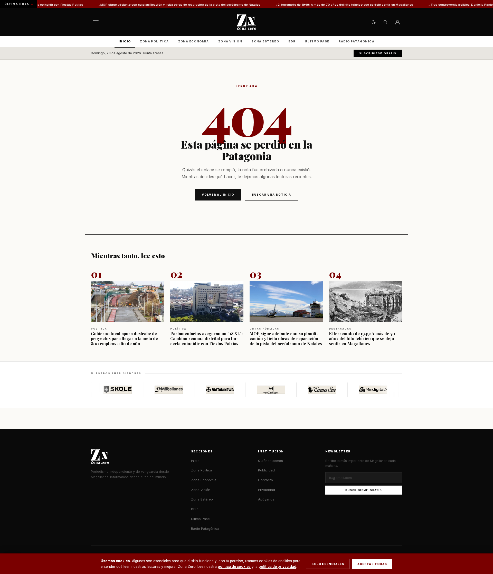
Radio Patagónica (356, 41)
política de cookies (234, 566)
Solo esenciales (327, 564)
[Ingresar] (397, 22)
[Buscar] (385, 22)
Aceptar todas (372, 564)
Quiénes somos (270, 461)
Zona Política (154, 41)
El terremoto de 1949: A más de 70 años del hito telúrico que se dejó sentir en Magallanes (310, 4)
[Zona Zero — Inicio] (246, 22)
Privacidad (266, 490)
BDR (292, 41)
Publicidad (266, 470)
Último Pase (317, 41)
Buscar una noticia (271, 194)
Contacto (265, 480)
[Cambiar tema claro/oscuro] (373, 22)
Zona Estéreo (265, 41)
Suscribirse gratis (377, 53)
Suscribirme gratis (363, 490)
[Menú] (96, 22)
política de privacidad (277, 566)
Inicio (125, 41)
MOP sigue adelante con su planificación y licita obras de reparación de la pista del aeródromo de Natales (145, 4)
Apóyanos (266, 499)
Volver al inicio (218, 194)
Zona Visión (230, 41)
